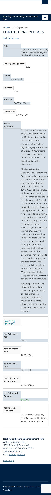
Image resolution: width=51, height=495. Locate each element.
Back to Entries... (11, 38)
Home (6, 28)
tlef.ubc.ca (16, 451)
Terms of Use (29, 487)
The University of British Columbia (19, 5)
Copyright (40, 487)
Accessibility (7, 490)
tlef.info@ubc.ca (17, 454)
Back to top (8, 460)
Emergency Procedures (12, 487)
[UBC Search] (45, 3)
